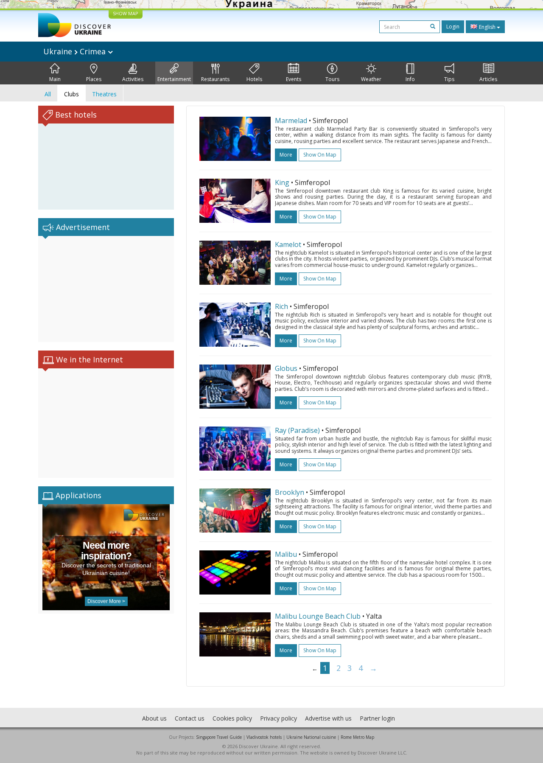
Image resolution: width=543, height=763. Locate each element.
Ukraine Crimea (75, 51)
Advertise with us (328, 718)
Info (410, 79)
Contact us (189, 718)
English (487, 27)
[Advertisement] (106, 289)
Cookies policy (232, 718)
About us (154, 718)
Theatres (104, 94)
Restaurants (215, 79)
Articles (488, 79)
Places (93, 79)
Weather (371, 79)
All (48, 94)
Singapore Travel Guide (219, 737)
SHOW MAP (125, 13)
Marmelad (291, 120)
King (282, 182)
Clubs (71, 94)
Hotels (254, 79)
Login (452, 26)
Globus (286, 368)
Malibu (286, 554)
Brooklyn (289, 492)
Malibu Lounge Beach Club (318, 616)
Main (55, 79)
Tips (449, 79)
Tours (332, 79)
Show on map (319, 154)
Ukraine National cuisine (311, 737)
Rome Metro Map (357, 737)
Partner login (377, 718)
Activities (132, 79)
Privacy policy (278, 718)
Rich (281, 306)
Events (293, 79)
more (286, 154)
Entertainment (174, 79)
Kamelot (288, 244)
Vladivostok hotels (264, 737)
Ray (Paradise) (297, 430)
